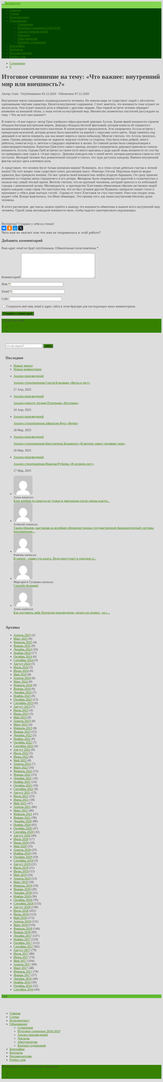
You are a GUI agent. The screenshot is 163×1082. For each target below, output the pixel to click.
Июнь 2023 (21, 714)
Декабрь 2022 (23, 735)
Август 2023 (22, 706)
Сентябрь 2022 (23, 746)
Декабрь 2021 (23, 778)
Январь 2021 (22, 817)
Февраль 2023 (23, 728)
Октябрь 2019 (23, 857)
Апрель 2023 (22, 721)
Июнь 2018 (21, 914)
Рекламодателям (21, 53)
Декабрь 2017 (23, 935)
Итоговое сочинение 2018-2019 (38, 28)
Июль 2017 (21, 953)
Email (6, 291)
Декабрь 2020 (23, 821)
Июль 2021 (21, 796)
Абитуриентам (27, 38)
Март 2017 (21, 968)
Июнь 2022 (21, 756)
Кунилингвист (19, 17)
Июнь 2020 (21, 842)
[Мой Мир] (15, 228)
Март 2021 (21, 810)
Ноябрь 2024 (22, 653)
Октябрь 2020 (23, 828)
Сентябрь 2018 (23, 903)
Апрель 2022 (22, 764)
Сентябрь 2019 (23, 860)
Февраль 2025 (23, 642)
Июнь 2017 (21, 957)
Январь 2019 (22, 889)
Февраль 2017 (23, 971)
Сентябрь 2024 (23, 660)
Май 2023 (20, 717)
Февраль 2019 (23, 885)
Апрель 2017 (22, 964)
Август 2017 (22, 950)
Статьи (14, 13)
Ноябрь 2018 (22, 896)
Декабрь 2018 (23, 892)
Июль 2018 (21, 910)
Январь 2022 (22, 774)
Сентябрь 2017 (23, 946)
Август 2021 (22, 792)
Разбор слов (18, 56)
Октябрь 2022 (23, 742)
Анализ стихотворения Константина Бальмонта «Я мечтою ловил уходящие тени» (69, 443)
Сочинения (25, 24)
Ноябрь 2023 (22, 696)
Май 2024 (20, 674)
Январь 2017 (22, 975)
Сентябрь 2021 (23, 789)
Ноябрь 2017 (22, 939)
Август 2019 (22, 864)
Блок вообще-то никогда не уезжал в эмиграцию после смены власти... (62, 501)
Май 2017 (20, 960)
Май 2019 (20, 875)
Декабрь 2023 (23, 692)
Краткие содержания (31, 42)
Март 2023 (21, 724)
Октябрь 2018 (23, 900)
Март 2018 (21, 925)
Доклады (23, 35)
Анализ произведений (32, 31)
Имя (6, 284)
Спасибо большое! (26, 585)
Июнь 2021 (21, 799)
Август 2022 (22, 749)
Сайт (5, 298)
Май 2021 (20, 803)
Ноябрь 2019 (22, 853)
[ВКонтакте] (4, 228)
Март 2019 (21, 882)
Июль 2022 (21, 753)
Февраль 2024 (23, 685)
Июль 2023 (21, 710)
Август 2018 (22, 907)
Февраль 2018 (23, 928)
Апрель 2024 (22, 678)
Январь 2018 (22, 932)
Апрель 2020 (22, 850)
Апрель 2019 (22, 878)
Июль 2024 (21, 667)
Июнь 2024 (21, 671)
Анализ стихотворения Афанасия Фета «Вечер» (46, 423)
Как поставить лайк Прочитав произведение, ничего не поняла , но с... (62, 612)
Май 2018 (20, 918)
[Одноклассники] (9, 228)
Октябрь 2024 (23, 656)
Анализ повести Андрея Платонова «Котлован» (46, 403)
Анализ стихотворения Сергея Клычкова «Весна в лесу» (52, 382)
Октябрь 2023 (23, 699)
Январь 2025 (22, 645)
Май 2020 (20, 846)
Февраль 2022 (23, 771)
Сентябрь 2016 (23, 989)
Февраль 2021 (23, 814)
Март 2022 (21, 767)
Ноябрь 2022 (22, 739)
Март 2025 (21, 638)
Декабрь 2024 (23, 649)
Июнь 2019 (21, 871)
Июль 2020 (21, 839)
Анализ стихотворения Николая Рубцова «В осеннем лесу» (54, 464)
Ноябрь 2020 (22, 824)
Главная (15, 10)
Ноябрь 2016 (22, 982)
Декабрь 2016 (23, 978)
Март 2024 (21, 681)
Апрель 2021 (22, 807)
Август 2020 (22, 835)
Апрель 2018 (22, 921)
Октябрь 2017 (23, 943)
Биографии (17, 46)
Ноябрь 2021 (22, 782)
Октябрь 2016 (23, 986)
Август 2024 (22, 663)
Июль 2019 (21, 867)
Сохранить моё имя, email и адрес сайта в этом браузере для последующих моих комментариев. (71, 306)
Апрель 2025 (22, 635)
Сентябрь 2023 (23, 703)
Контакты (16, 49)
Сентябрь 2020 (23, 832)
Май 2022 (20, 760)
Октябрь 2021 (23, 785)
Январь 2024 (22, 688)
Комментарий (11, 277)
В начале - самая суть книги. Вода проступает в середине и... (55, 558)
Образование (18, 20)
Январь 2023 (22, 731)
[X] (20, 228)
